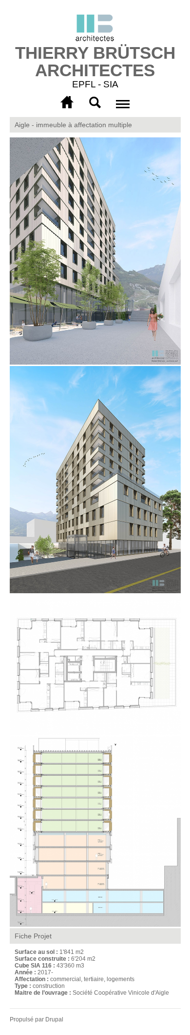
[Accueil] (95, 29)
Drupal (54, 1019)
